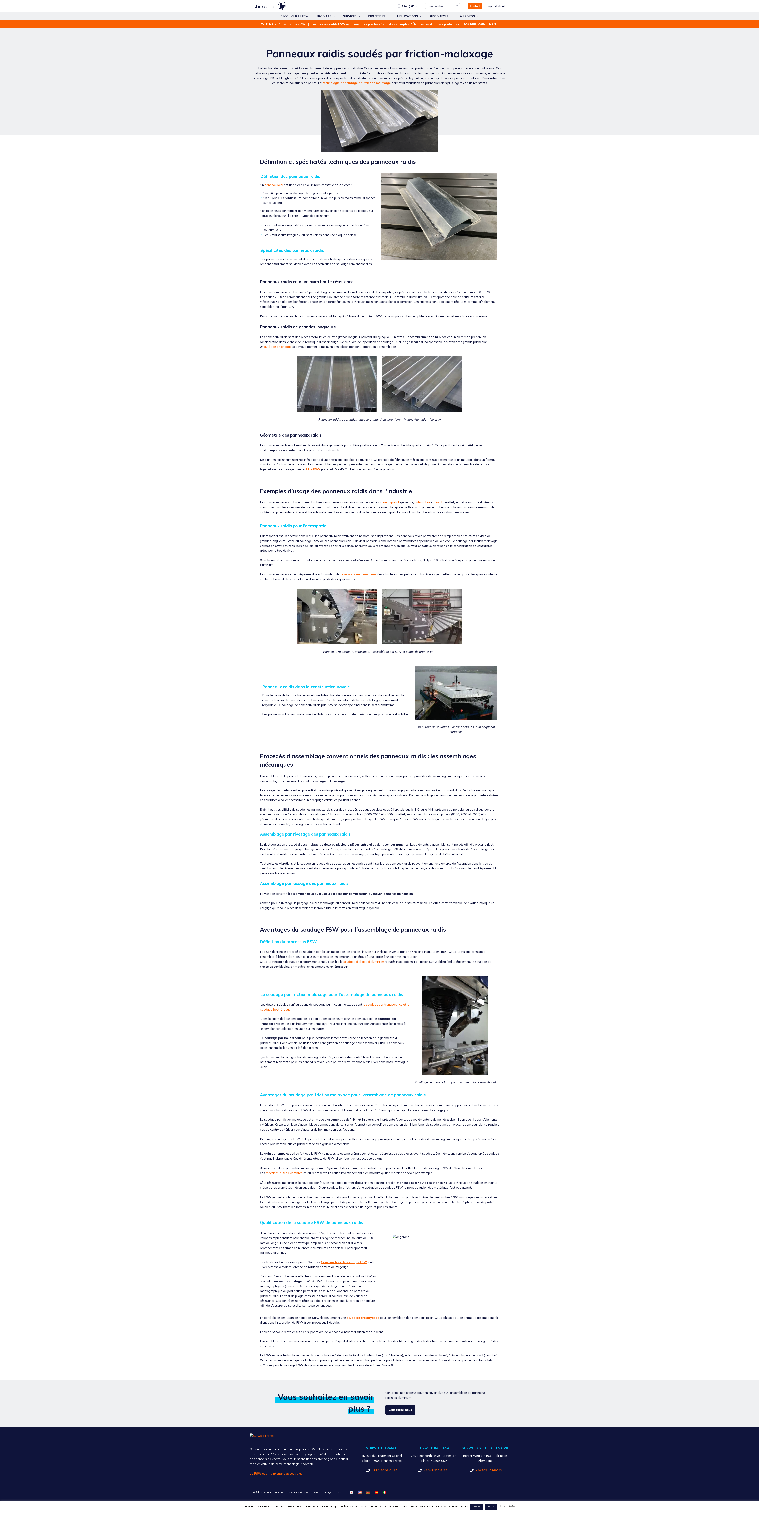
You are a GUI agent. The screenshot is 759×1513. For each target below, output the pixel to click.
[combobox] (439, 6)
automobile (422, 502)
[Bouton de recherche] (457, 6)
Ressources (438, 16)
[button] (409, 6)
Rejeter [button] (491, 1506)
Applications (407, 16)
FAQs (328, 1492)
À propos (467, 16)
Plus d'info (507, 1506)
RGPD (316, 1492)
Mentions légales (298, 1492)
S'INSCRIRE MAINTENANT (479, 24)
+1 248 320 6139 (435, 1470)
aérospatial (391, 502)
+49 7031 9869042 (489, 1470)
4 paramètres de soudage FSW (344, 1262)
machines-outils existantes (284, 1173)
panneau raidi (274, 185)
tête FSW (313, 469)
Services (349, 16)
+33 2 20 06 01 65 (384, 1470)
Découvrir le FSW (294, 16)
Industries (376, 16)
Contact (340, 1492)
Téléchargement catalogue (267, 1492)
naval (438, 502)
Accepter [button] (477, 1506)
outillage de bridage (278, 347)
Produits (323, 16)
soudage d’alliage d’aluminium (363, 962)
